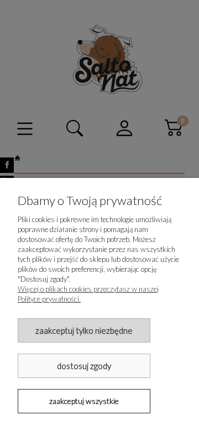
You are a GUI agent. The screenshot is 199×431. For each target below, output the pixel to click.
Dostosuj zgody (84, 366)
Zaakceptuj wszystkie (84, 401)
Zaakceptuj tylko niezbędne (84, 330)
